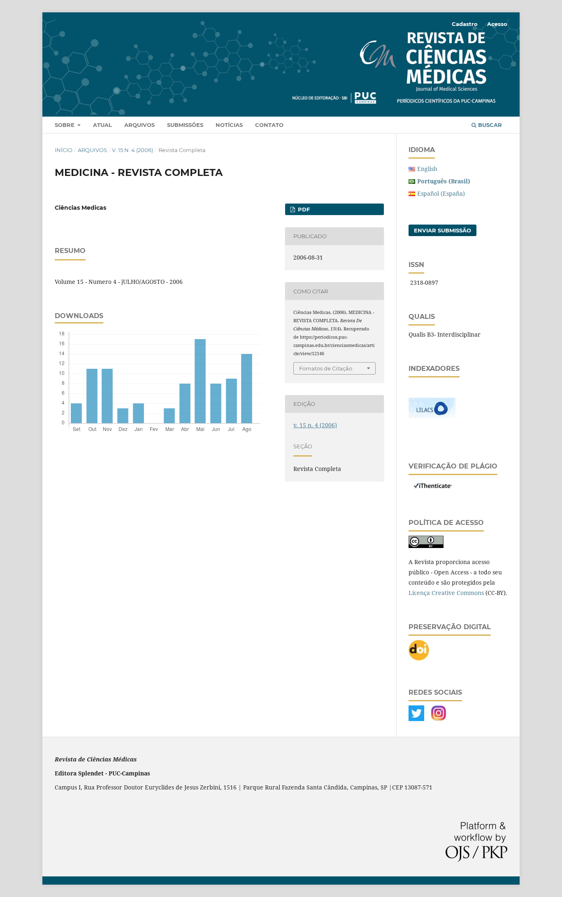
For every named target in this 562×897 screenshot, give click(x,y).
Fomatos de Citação (325, 368)
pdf (303, 209)
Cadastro (465, 24)
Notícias (229, 125)
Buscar (489, 125)
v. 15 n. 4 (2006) (132, 150)
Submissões (185, 125)
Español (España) (441, 193)
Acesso (497, 24)
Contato (269, 125)
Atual (102, 125)
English (427, 169)
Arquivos (139, 125)
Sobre (65, 125)
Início (63, 150)
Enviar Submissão (442, 230)
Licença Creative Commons (446, 593)
